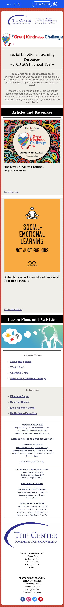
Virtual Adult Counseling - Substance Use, (32, 447)
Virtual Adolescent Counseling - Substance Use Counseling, (32, 453)
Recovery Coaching (39, 492)
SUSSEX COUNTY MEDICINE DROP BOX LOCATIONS (32, 439)
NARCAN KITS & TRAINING (32, 483)
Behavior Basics (19, 402)
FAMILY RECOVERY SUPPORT (32, 503)
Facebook (27, 592)
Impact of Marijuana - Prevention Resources (32, 427)
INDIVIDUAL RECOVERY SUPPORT (32, 489)
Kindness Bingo (19, 396)
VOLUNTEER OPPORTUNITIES (32, 462)
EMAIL (32, 567)
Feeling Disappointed (20, 361)
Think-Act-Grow (32, 456)
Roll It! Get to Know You (23, 413)
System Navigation (24, 492)
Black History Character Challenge (28, 378)
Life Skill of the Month (22, 408)
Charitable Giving (19, 372)
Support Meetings (26, 495)
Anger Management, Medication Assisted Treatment (32, 450)
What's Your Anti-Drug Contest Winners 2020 (32, 433)
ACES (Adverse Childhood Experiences (31, 430)
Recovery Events (32, 498)
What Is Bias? (17, 367)
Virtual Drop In (39, 495)
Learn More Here (11, 192)
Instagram (36, 592)
